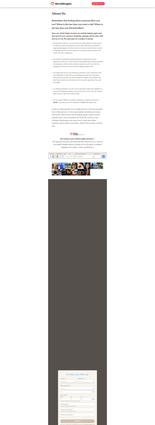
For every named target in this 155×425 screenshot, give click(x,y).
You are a (51, 154)
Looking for (59, 154)
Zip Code (96, 154)
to (69, 154)
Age (65, 154)
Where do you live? (80, 154)
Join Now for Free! (98, 3)
